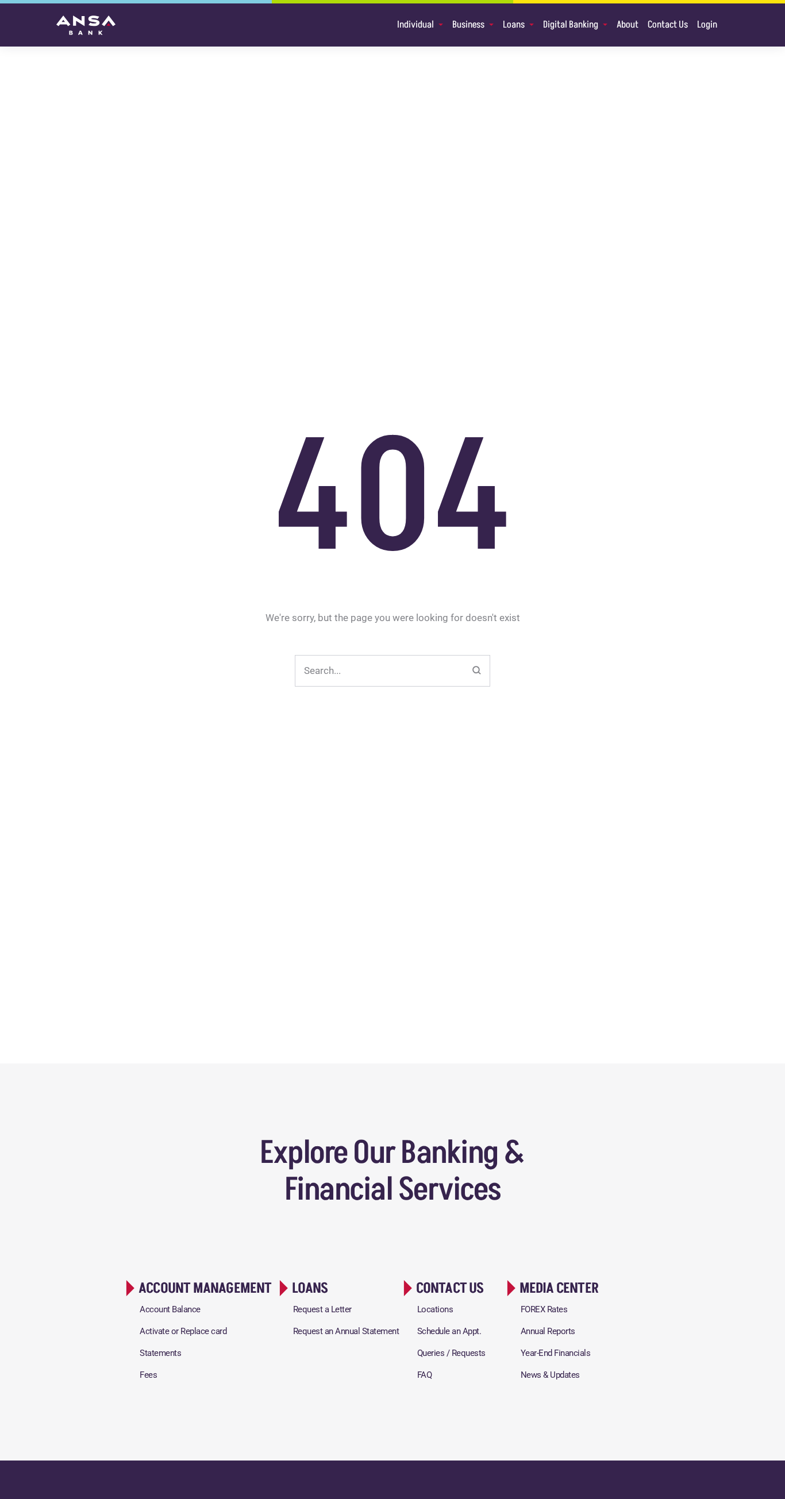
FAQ (424, 1375)
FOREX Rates (544, 1309)
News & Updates (550, 1375)
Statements (160, 1353)
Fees (148, 1375)
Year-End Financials (556, 1353)
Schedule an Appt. (449, 1331)
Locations (435, 1309)
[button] (197, 1288)
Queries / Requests (451, 1353)
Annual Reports (548, 1331)
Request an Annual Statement (346, 1331)
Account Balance (170, 1309)
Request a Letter (322, 1309)
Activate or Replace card (183, 1331)
